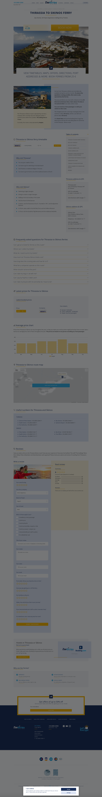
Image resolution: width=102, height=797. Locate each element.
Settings (68, 792)
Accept (68, 789)
